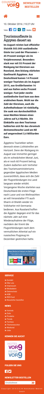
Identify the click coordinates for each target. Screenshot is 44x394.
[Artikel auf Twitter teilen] (15, 30)
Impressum (11, 286)
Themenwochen (13, 325)
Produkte (10, 316)
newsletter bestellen (32, 4)
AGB (8, 294)
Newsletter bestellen (15, 300)
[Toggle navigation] (38, 16)
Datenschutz (11, 291)
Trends (9, 319)
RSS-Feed (10, 297)
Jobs (8, 330)
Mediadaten (11, 289)
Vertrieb (9, 310)
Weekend (10, 327)
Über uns (10, 283)
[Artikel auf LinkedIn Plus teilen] (24, 30)
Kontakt (9, 280)
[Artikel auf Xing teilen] (19, 30)
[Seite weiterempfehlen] (34, 30)
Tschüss (10, 322)
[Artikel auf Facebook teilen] (10, 30)
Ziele (8, 313)
